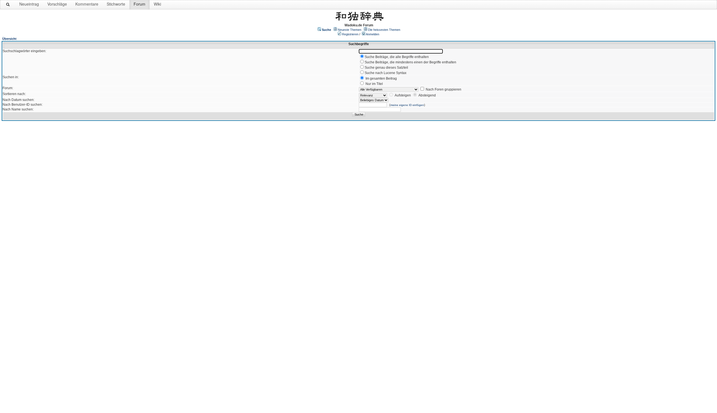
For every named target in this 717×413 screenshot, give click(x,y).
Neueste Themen (349, 29)
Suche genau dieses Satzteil (386, 68)
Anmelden (372, 34)
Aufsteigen (403, 95)
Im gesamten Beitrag (381, 78)
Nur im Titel (374, 84)
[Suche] (8, 5)
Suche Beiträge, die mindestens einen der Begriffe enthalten (410, 62)
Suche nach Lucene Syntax (385, 73)
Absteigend (427, 95)
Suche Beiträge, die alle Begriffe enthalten (397, 57)
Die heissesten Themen (384, 29)
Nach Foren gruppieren (443, 89)
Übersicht (9, 38)
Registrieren (350, 34)
